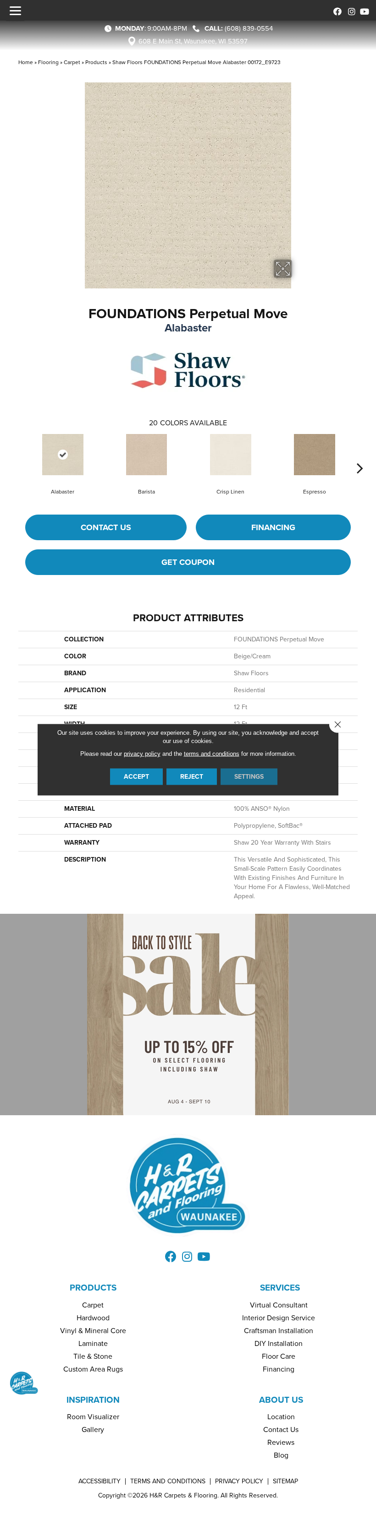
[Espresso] (314, 454)
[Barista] (146, 454)
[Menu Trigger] (15, 10)
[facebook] (336, 10)
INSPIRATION (93, 1399)
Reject (191, 776)
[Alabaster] (63, 454)
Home (25, 62)
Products (96, 62)
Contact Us (106, 527)
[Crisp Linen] (230, 454)
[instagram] (349, 10)
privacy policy (142, 753)
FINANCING (273, 527)
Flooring (48, 62)
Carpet (72, 62)
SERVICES (280, 1287)
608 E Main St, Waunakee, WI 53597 (193, 41)
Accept (136, 776)
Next (360, 454)
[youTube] (363, 10)
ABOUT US (281, 1399)
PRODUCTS (93, 1287)
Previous (16, 454)
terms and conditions (211, 753)
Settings (249, 776)
